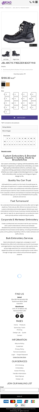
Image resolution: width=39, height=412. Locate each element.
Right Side (16, 59)
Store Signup (19, 376)
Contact (19, 335)
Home (2, 7)
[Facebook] (17, 316)
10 (21, 103)
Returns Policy (19, 343)
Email (2, 387)
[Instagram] (22, 316)
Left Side (5, 59)
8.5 (30, 98)
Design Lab (16, 332)
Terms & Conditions (19, 352)
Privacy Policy (19, 349)
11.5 (12, 107)
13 (30, 107)
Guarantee (19, 346)
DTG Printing (19, 365)
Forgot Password (22, 354)
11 (4, 107)
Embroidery (19, 368)
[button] (33, 2)
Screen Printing (19, 370)
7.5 (12, 98)
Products (8, 7)
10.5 (30, 103)
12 (21, 107)
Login (13, 354)
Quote (24, 332)
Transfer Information (19, 373)
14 (4, 112)
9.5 (12, 103)
